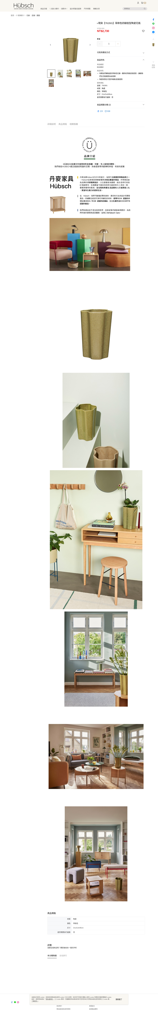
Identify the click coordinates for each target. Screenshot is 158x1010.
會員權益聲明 (93, 1009)
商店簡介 (59, 1006)
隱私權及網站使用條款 (63, 1009)
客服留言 (92, 1006)
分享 (101, 111)
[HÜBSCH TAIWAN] (23, 6)
